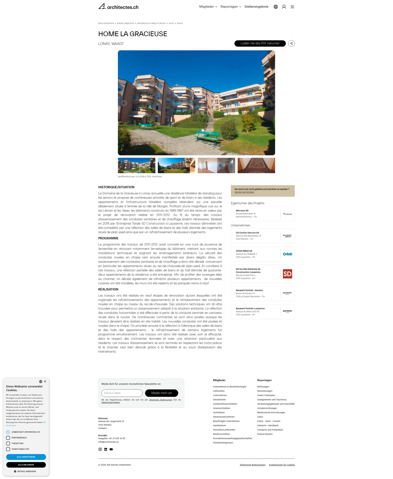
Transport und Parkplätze (270, 430)
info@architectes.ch (108, 442)
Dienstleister (219, 400)
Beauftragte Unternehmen (226, 421)
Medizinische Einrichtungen (271, 413)
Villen (260, 417)
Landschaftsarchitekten (225, 404)
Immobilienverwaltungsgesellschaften (232, 438)
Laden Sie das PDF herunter (260, 43)
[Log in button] (284, 6)
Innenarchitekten (221, 408)
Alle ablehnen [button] (26, 464)
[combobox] (40, 381)
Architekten (219, 413)
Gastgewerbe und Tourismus (271, 400)
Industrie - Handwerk (267, 426)
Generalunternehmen (224, 417)
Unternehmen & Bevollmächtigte (229, 387)
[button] (208, 6)
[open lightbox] (196, 102)
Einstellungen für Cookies (282, 465)
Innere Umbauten (266, 395)
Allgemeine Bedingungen (252, 465)
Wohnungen (263, 387)
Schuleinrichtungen (267, 408)
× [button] (45, 381)
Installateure (219, 426)
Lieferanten (219, 391)
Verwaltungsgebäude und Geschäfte (276, 404)
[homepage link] (118, 6)
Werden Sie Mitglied (244, 192)
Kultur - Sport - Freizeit (268, 421)
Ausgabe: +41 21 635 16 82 (111, 438)
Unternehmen (220, 395)
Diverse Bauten (265, 434)
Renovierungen (264, 391)
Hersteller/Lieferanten (224, 430)
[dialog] (26, 427)
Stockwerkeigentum (223, 443)
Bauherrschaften (221, 434)
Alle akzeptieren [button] (26, 457)
